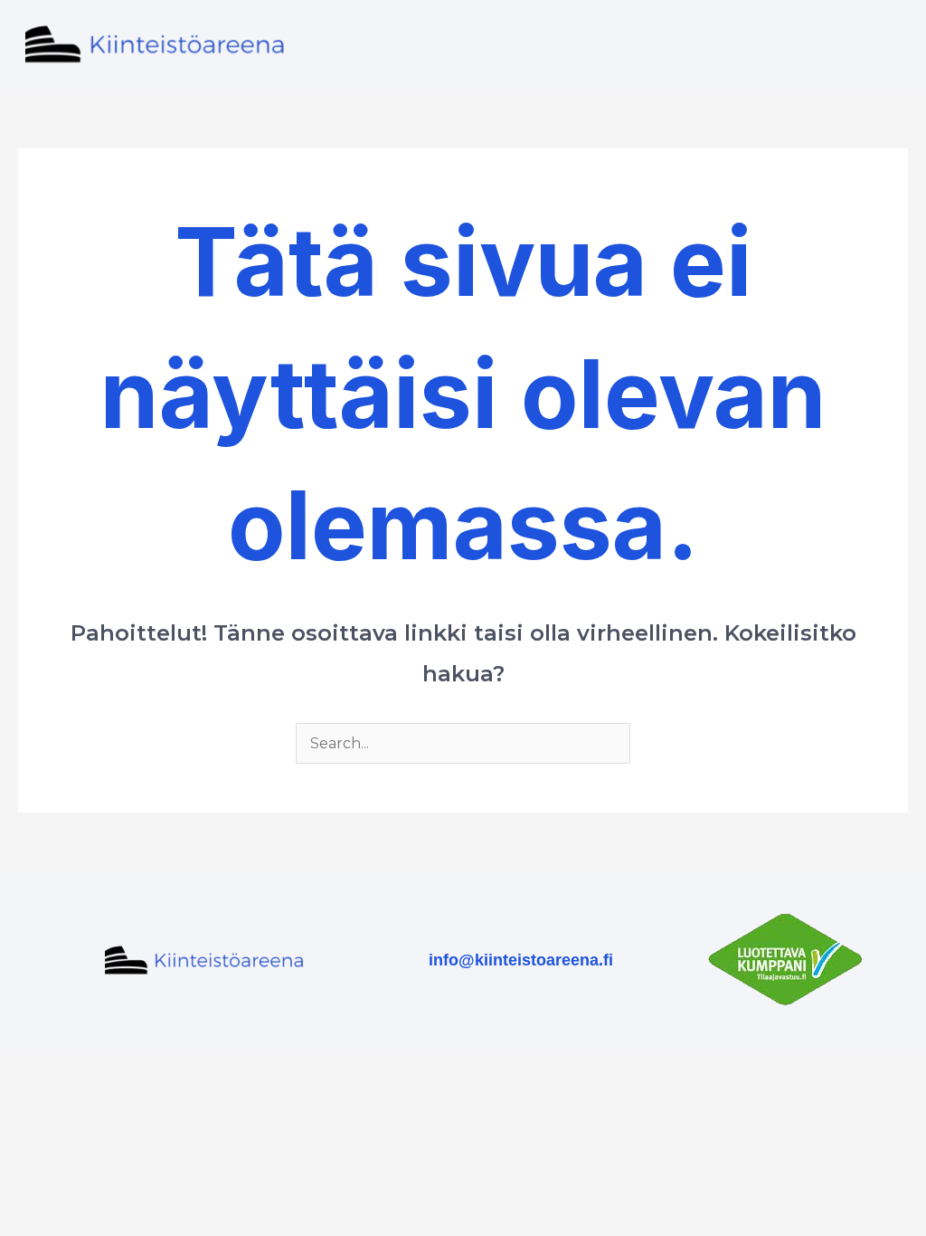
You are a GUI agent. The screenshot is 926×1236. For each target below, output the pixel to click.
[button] (690, 45)
